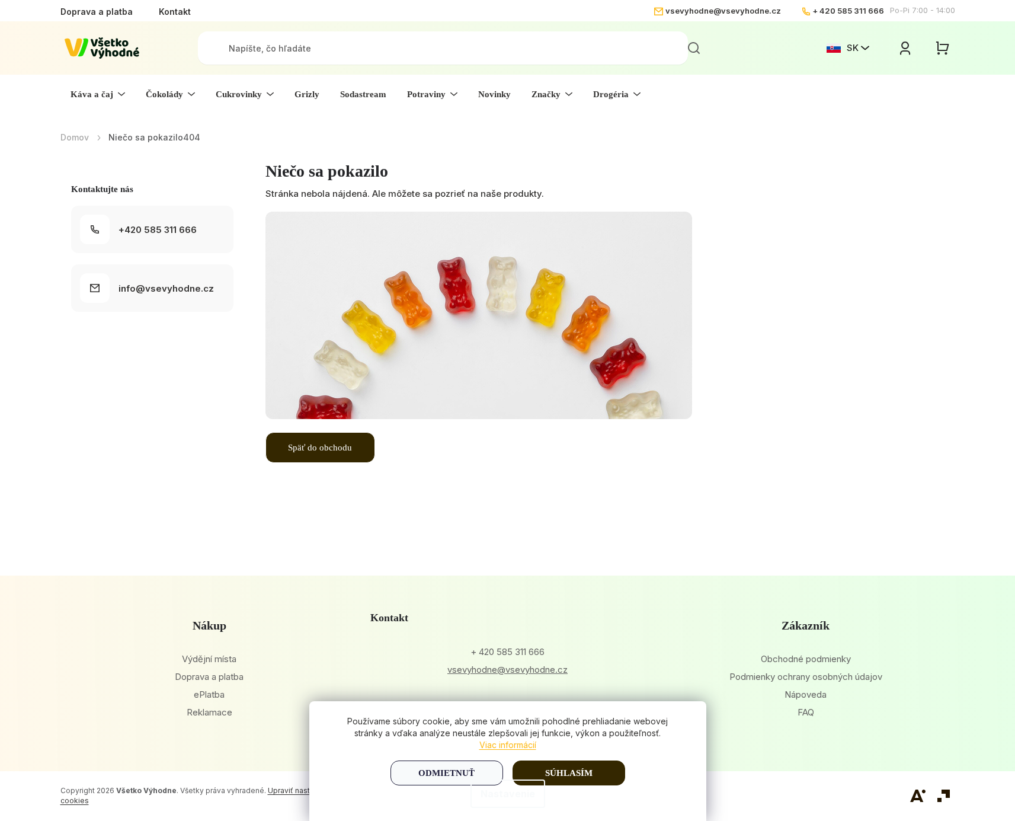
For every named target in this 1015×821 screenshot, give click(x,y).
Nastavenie (508, 794)
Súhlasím (569, 773)
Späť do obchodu (320, 447)
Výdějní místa (209, 659)
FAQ (806, 712)
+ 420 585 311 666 (848, 10)
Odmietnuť (446, 773)
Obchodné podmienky (806, 659)
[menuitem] (98, 94)
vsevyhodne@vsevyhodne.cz (723, 10)
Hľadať (694, 48)
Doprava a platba (96, 12)
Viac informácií (507, 745)
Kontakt (175, 12)
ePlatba (209, 694)
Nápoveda (806, 694)
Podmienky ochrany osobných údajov (805, 676)
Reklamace (209, 712)
